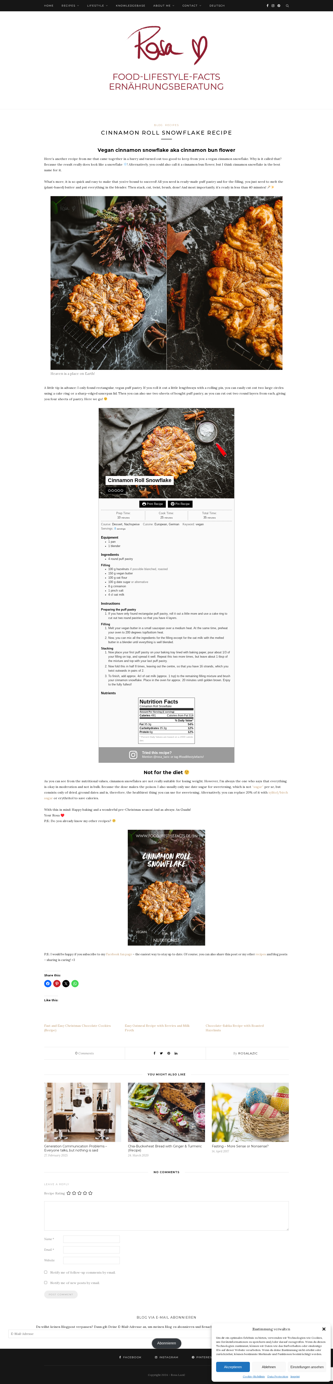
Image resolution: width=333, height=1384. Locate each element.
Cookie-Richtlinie (254, 1376)
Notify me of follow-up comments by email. (83, 1272)
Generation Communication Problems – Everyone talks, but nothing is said (75, 1148)
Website (49, 1260)
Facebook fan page (119, 954)
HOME (49, 5)
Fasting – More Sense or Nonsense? (240, 1146)
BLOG (158, 125)
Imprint (295, 1376)
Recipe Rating (54, 1193)
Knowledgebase (130, 5)
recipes (261, 954)
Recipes (68, 5)
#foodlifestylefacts (191, 757)
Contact (190, 5)
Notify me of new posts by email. (75, 1283)
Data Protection (277, 1376)
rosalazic (248, 1053)
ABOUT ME (162, 5)
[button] (324, 1329)
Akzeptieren (233, 1367)
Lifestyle (95, 5)
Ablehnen (269, 1367)
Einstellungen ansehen (307, 1367)
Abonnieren (166, 1343)
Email (49, 1250)
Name (49, 1239)
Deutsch (217, 5)
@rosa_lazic (161, 757)
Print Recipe (154, 504)
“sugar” (257, 787)
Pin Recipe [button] (182, 504)
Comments (84, 1053)
